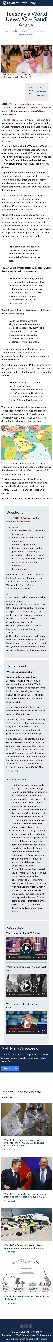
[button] (26, 948)
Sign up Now (10, 1068)
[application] (26, 948)
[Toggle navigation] (47, 3)
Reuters (15, 911)
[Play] (9, 957)
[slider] (24, 957)
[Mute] (39, 957)
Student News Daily (21, 3)
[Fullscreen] (43, 957)
